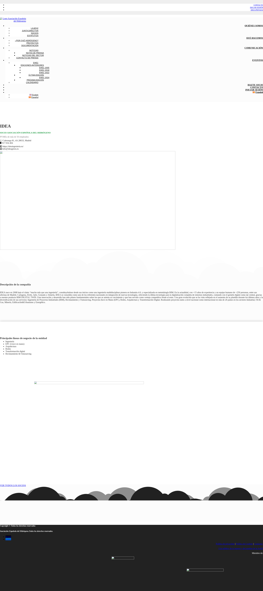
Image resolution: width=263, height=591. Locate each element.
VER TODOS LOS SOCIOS (13, 485)
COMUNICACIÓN (254, 48)
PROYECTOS (32, 43)
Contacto (258, 5)
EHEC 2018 (44, 70)
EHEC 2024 (44, 77)
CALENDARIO (32, 82)
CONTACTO (256, 87)
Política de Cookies (244, 544)
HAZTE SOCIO (255, 85)
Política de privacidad (225, 544)
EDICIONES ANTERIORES (32, 65)
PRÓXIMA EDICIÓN (35, 80)
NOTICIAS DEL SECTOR (33, 55)
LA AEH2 (34, 28)
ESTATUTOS (32, 36)
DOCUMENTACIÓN (29, 45)
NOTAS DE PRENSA (35, 53)
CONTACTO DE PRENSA (27, 58)
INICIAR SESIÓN (254, 90)
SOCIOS (34, 33)
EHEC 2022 (44, 73)
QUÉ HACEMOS (254, 38)
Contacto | (258, 544)
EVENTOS (257, 60)
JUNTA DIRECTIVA (30, 31)
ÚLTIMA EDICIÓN (36, 75)
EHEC (35, 63)
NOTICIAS (33, 50)
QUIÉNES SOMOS (254, 26)
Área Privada (257, 10)
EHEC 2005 (44, 68)
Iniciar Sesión (256, 7)
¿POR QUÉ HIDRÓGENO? (26, 40)
